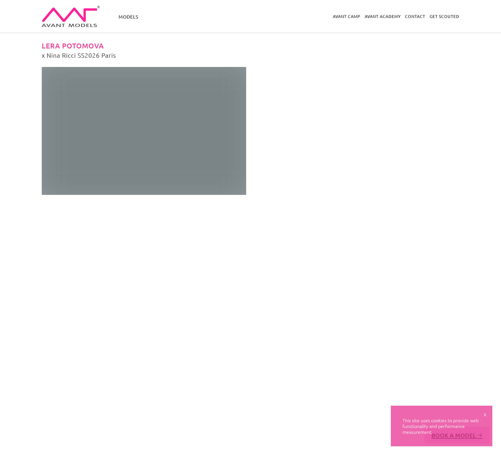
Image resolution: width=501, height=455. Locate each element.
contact (415, 16)
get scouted (444, 16)
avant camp (346, 16)
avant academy (383, 16)
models (129, 16)
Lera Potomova (73, 45)
